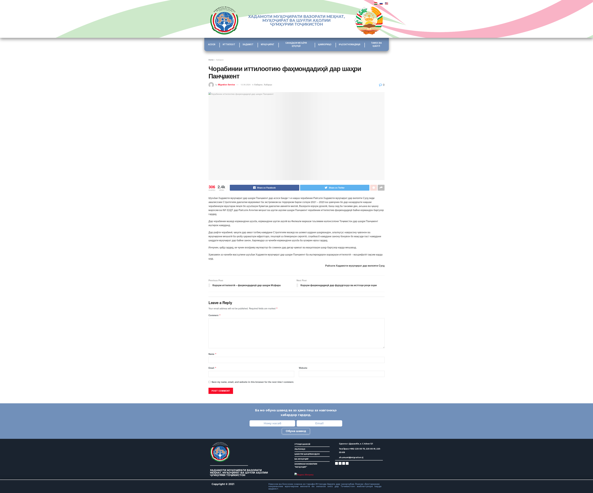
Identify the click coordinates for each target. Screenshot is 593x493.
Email (212, 367)
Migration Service (226, 84)
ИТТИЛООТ (229, 44)
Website (303, 367)
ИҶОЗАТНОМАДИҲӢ (349, 44)
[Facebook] (340, 463)
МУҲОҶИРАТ (267, 44)
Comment (214, 315)
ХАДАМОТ (248, 44)
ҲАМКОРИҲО (324, 44)
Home (211, 59)
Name (212, 353)
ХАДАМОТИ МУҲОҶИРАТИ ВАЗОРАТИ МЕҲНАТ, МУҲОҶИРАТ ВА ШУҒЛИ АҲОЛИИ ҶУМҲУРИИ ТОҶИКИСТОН (296, 20)
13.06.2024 (245, 84)
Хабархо (220, 59)
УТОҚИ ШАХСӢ (302, 444)
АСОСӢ (211, 44)
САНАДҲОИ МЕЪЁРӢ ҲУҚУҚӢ (296, 44)
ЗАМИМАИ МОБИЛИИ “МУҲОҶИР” (305, 465)
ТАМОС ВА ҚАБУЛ (376, 44)
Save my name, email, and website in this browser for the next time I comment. (253, 381)
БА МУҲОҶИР (301, 459)
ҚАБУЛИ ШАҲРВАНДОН (307, 454)
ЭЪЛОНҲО (299, 449)
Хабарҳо (268, 84)
